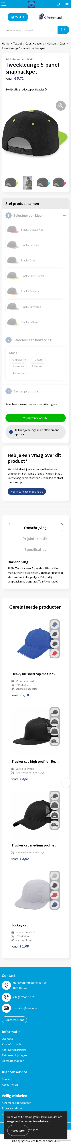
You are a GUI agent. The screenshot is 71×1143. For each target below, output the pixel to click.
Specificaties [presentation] (35, 549)
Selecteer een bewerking (30, 340)
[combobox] (30, 30)
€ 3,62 (20, 858)
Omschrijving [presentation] (35, 527)
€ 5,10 (20, 695)
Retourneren (10, 1084)
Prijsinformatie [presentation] (35, 538)
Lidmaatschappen (13, 1061)
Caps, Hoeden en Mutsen (40, 43)
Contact (7, 1079)
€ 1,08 (20, 946)
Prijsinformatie (11, 1044)
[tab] (35, 527)
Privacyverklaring (12, 1108)
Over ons (7, 1039)
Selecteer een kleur (25, 215)
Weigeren (33, 1129)
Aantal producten (24, 391)
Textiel (17, 43)
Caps (63, 43)
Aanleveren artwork (14, 1049)
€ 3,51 (20, 778)
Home (5, 43)
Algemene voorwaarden (16, 1102)
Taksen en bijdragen (14, 1055)
